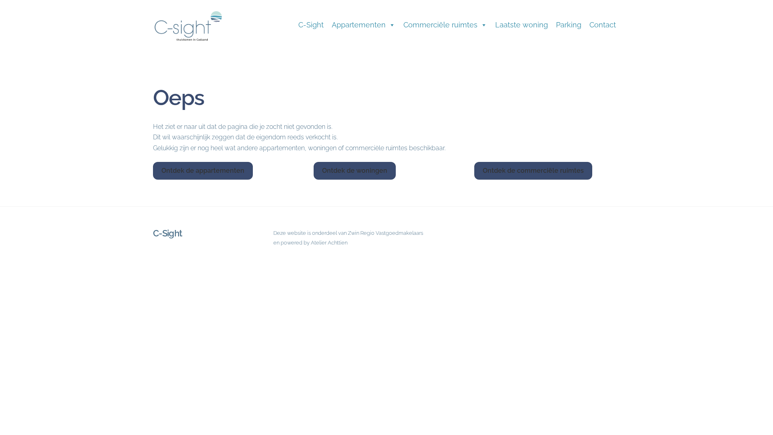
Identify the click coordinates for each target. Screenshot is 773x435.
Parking (568, 25)
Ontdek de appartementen (202, 170)
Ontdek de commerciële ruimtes (533, 170)
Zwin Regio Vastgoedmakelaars (385, 233)
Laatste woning (521, 25)
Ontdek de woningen (354, 170)
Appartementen (359, 25)
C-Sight (311, 25)
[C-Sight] (193, 41)
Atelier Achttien (329, 243)
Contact (602, 25)
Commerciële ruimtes (440, 25)
